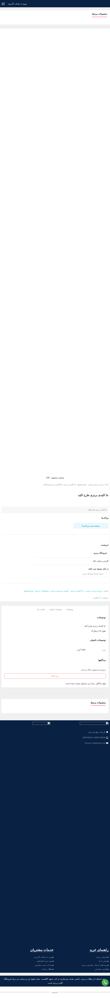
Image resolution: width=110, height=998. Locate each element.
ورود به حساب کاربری (43, 957)
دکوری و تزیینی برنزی (60, 591)
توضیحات (69, 609)
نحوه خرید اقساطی (45, 961)
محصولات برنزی (42, 591)
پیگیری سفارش (101, 969)
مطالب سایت (47, 969)
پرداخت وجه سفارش (44, 965)
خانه (106, 484)
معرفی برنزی (102, 957)
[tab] (69, 609)
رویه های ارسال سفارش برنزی (94, 965)
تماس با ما (103, 961)
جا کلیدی (97, 598)
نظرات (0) (41, 609)
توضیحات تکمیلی (55, 609)
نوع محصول (81, 484)
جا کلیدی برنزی (70, 484)
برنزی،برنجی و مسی (96, 484)
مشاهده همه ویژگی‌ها (91, 526)
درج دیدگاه (55, 676)
